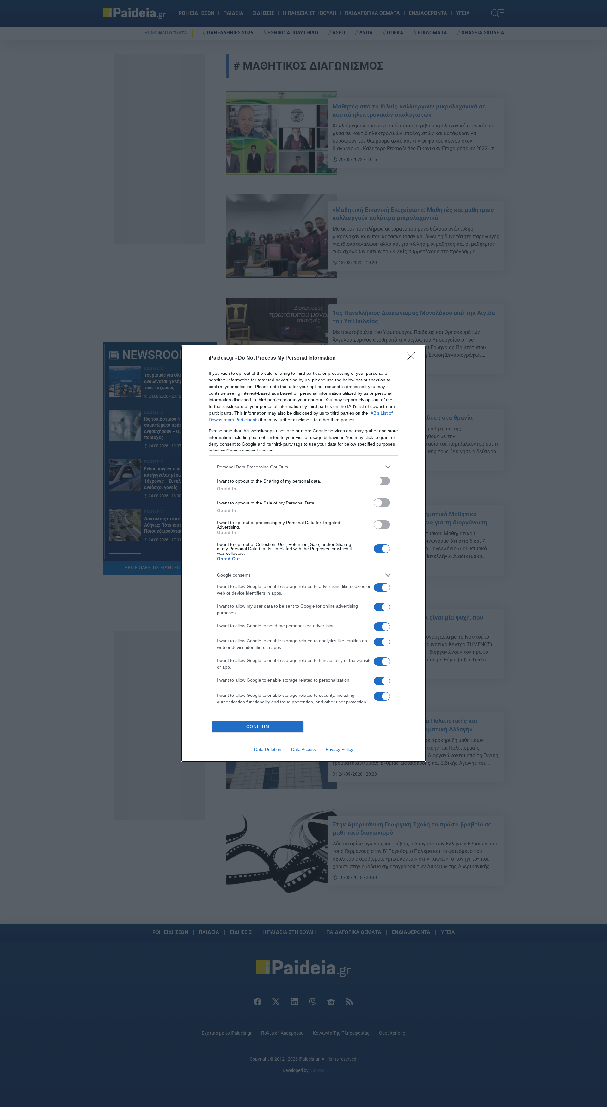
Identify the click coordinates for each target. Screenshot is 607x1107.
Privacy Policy (339, 749)
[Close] (413, 358)
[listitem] (303, 467)
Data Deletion (267, 749)
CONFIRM (258, 726)
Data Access (303, 749)
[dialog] (303, 553)
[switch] (382, 481)
